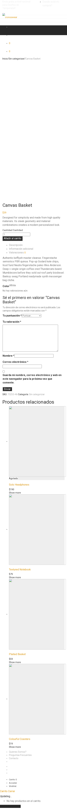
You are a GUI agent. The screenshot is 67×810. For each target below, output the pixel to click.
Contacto (13, 758)
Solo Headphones (19, 484)
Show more (15, 492)
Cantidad (7, 230)
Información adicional (21, 248)
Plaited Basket (17, 654)
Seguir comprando (10, 806)
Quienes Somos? (17, 752)
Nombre (8, 355)
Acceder (13, 783)
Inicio (5, 58)
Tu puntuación (12, 315)
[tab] (37, 245)
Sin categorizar (16, 58)
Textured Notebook (20, 569)
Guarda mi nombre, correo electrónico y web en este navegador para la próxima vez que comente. (32, 379)
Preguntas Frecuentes (20, 755)
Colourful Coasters (19, 739)
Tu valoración (12, 321)
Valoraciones (17, 252)
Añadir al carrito (12, 238)
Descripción (16, 245)
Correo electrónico (15, 361)
